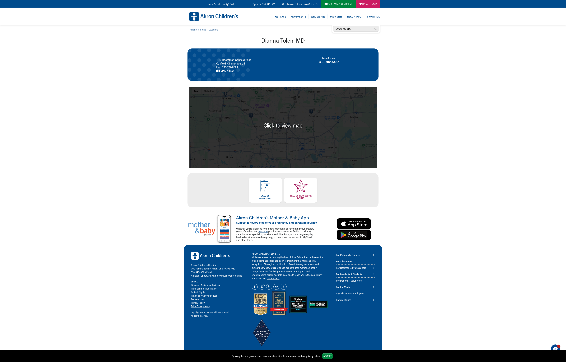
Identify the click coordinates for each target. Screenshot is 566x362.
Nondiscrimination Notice (204, 288)
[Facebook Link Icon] (255, 287)
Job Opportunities (233, 275)
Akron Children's (198, 29)
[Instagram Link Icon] (262, 287)
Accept (327, 356)
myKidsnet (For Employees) (350, 293)
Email (209, 272)
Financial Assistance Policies (205, 285)
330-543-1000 (268, 4)
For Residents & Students (349, 274)
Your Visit (336, 16)
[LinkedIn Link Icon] (269, 287)
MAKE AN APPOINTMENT (339, 4)
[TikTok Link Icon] (284, 287)
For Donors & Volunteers (349, 280)
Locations (213, 29)
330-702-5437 (329, 62)
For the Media (343, 287)
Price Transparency (200, 306)
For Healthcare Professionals (351, 267)
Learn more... (273, 278)
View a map (227, 71)
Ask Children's (310, 4)
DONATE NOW (369, 4)
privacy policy (313, 356)
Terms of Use (197, 299)
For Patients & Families (348, 255)
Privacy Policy (198, 302)
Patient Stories (343, 299)
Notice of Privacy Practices (204, 295)
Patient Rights (198, 292)
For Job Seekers (344, 261)
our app (263, 231)
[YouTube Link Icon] (276, 287)
